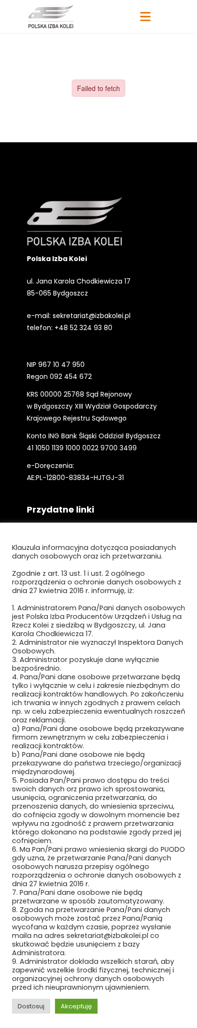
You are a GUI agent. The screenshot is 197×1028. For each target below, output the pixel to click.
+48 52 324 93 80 (83, 327)
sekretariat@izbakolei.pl (92, 315)
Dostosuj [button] (31, 1006)
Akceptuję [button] (76, 1006)
